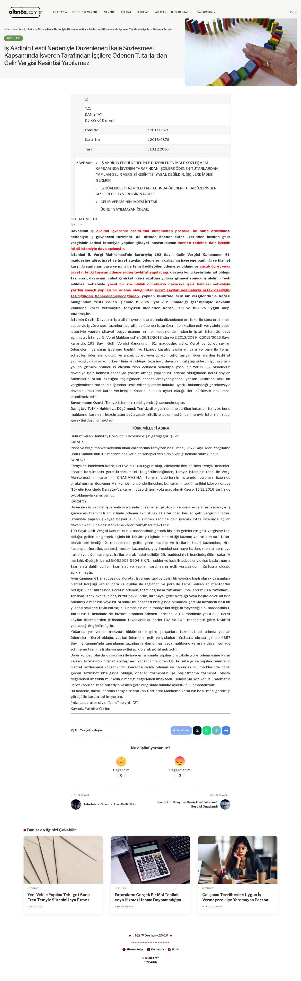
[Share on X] (197, 730)
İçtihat (13, 38)
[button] (274, 12)
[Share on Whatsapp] (207, 730)
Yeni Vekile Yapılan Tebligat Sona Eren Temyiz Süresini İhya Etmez (58, 897)
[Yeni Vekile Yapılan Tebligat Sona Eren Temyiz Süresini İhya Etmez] (63, 860)
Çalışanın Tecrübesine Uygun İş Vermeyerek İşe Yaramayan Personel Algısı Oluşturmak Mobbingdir (237, 897)
